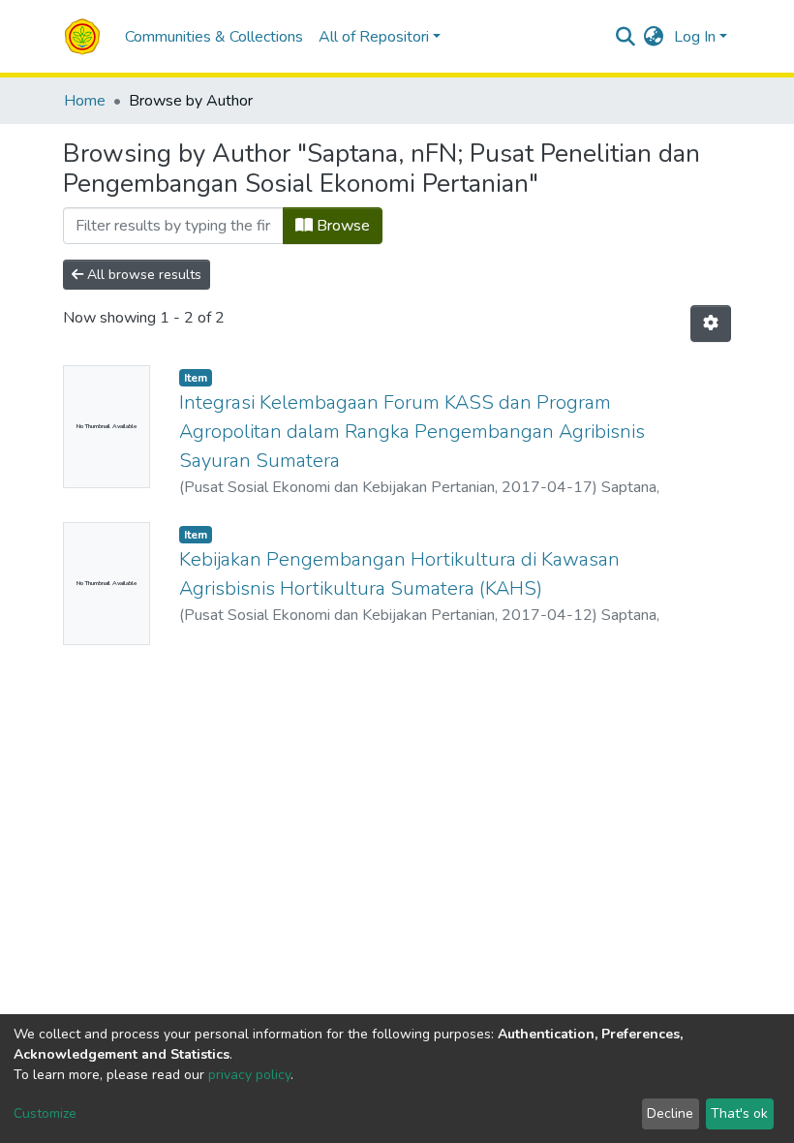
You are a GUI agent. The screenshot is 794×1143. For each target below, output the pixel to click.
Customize (45, 1113)
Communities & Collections (214, 36)
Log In (695, 36)
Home (85, 100)
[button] (654, 36)
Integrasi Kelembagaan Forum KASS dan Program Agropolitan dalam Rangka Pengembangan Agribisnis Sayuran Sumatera (412, 431)
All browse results (142, 274)
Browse (341, 225)
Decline (670, 1113)
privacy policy (249, 1075)
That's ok (739, 1113)
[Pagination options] (710, 323)
